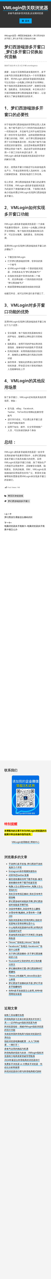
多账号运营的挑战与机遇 (16, 1048)
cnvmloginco (32, 65)
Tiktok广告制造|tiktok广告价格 (24, 942)
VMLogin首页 (10, 35)
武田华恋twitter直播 (19, 875)
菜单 (27, 20)
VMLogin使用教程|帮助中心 (25, 842)
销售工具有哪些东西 (14, 1015)
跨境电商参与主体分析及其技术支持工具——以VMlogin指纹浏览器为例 (22, 1021)
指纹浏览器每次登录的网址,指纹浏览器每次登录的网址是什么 (25, 922)
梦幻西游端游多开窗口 (19, 501)
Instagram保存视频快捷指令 (23, 871)
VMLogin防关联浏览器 (25, 7)
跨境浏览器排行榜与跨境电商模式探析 (22, 1071)
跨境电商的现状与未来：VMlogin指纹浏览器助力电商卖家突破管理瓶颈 (23, 1054)
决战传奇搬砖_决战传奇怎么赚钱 (24, 908)
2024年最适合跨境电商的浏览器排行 (22, 1060)
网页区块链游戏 (24, 35)
